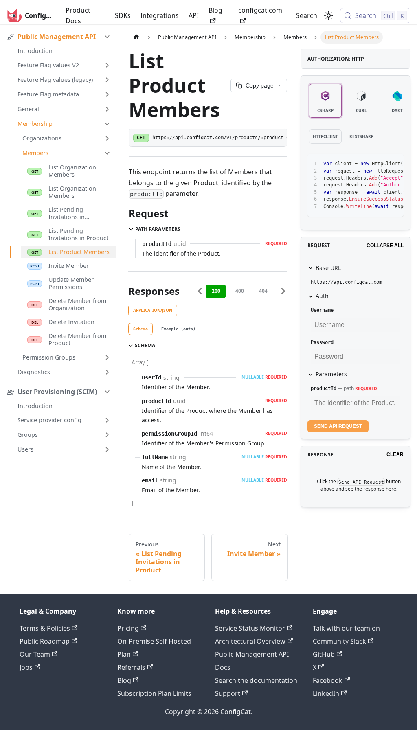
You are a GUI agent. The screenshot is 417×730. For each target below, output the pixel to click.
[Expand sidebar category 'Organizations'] (107, 138)
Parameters (331, 374)
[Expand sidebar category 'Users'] (107, 449)
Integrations (159, 15)
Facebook (327, 680)
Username (322, 310)
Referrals (131, 667)
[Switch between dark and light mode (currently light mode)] (328, 15)
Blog (215, 10)
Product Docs (78, 15)
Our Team (35, 654)
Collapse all (385, 245)
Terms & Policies (45, 628)
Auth (322, 296)
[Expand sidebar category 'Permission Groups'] (107, 357)
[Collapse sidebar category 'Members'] (107, 153)
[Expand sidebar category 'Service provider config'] (107, 420)
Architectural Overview (250, 641)
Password (322, 342)
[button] (64, 36)
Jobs (26, 667)
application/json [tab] (152, 310)
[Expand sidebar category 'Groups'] (107, 434)
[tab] (140, 329)
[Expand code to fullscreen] (393, 164)
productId (323, 388)
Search (306, 15)
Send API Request (338, 426)
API (194, 15)
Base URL (328, 268)
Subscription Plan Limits (154, 693)
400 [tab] (239, 290)
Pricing (128, 628)
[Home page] (136, 37)
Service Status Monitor (250, 628)
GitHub (324, 654)
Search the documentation (256, 680)
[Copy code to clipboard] (379, 164)
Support (227, 693)
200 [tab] (216, 290)
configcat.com (260, 10)
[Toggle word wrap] (364, 164)
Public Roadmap (45, 641)
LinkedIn (326, 693)
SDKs (123, 15)
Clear (395, 454)
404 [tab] (263, 290)
